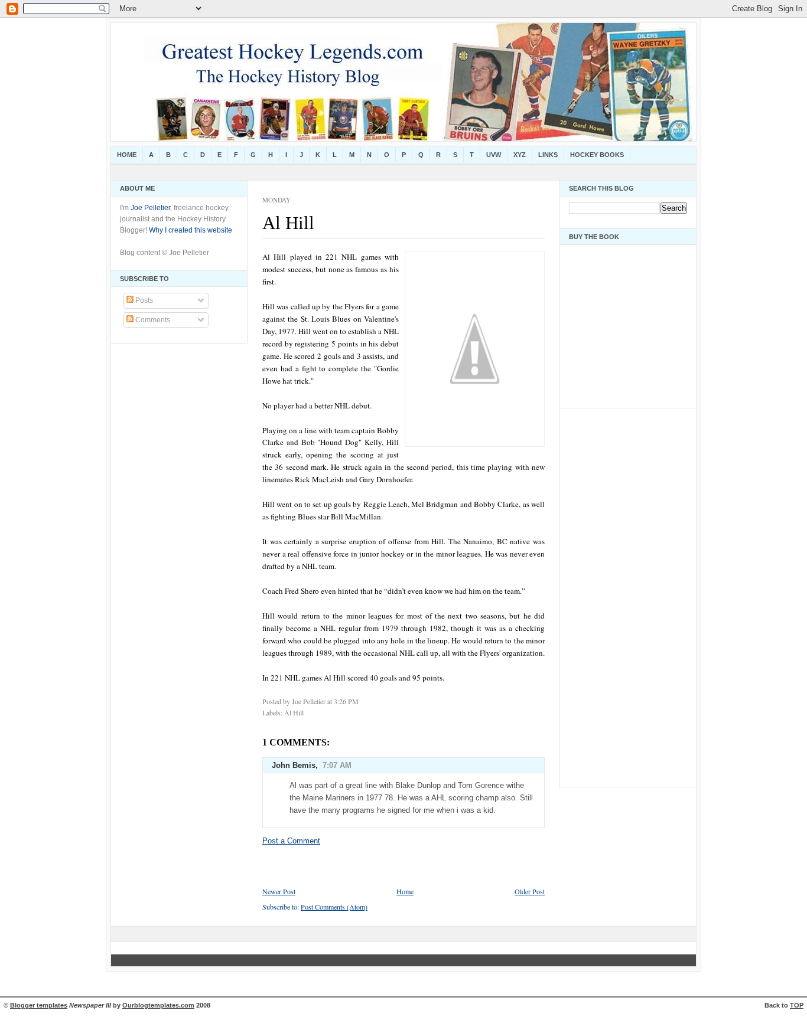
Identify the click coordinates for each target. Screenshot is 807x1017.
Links (548, 154)
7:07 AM (337, 765)
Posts (143, 300)
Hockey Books (597, 154)
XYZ (519, 154)
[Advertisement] (604, 594)
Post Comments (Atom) (334, 906)
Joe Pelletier (150, 208)
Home (126, 154)
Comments (152, 320)
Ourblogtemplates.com (158, 1005)
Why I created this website (190, 230)
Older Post (530, 891)
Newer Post (278, 891)
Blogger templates (38, 1005)
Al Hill (288, 222)
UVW (493, 154)
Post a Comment (291, 840)
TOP (796, 1005)
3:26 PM (346, 701)
